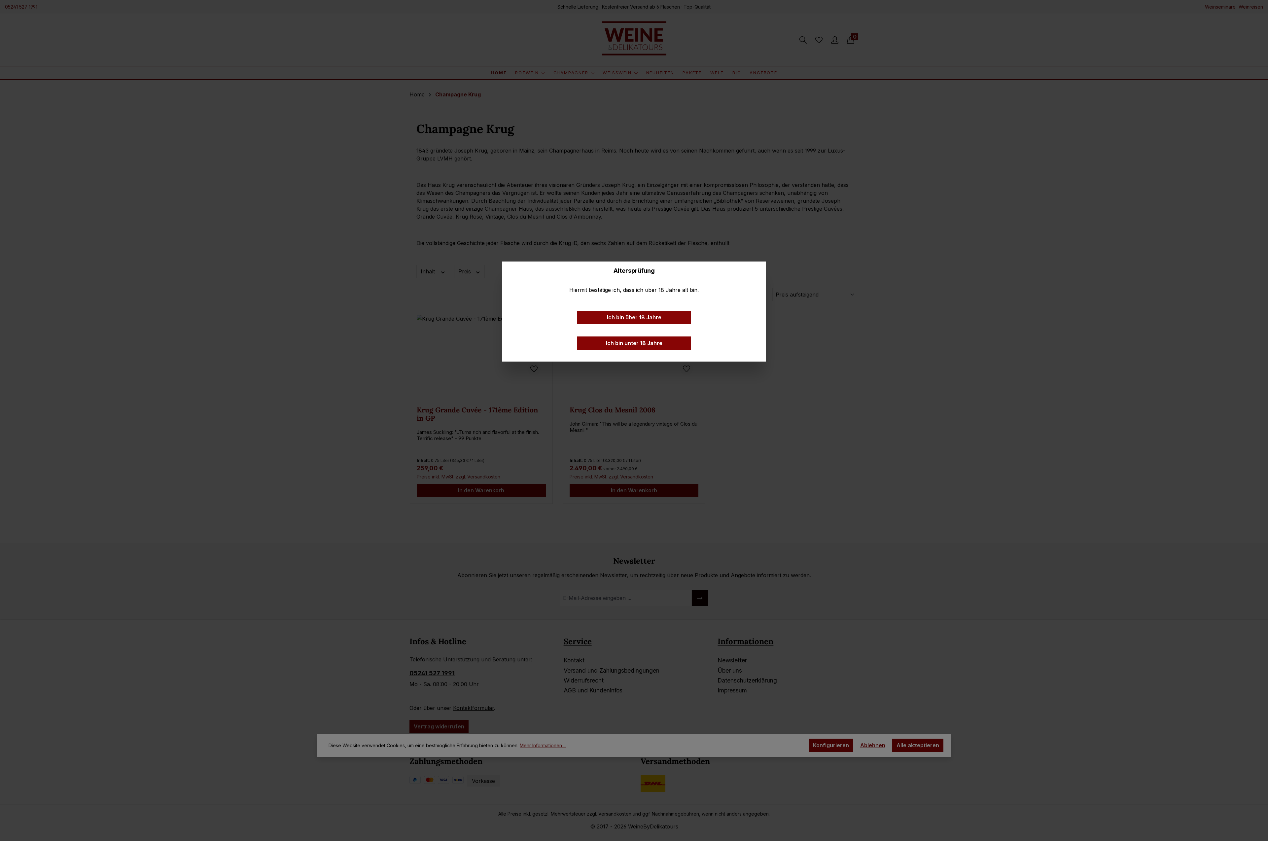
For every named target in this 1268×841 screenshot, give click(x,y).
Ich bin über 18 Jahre (634, 317)
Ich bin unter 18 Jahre (634, 343)
